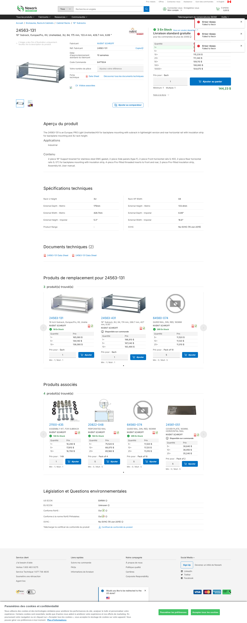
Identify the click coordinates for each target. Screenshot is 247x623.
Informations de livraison (82, 572)
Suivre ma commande (81, 562)
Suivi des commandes (204, 2)
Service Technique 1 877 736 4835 (32, 572)
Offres (161, 2)
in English (220, 2)
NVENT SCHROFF (105, 43)
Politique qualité (133, 567)
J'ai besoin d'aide (24, 562)
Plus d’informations (56, 620)
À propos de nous (134, 562)
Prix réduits (150, 2)
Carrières (130, 572)
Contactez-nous (173, 2)
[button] (25, 17)
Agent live (20, 581)
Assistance (188, 2)
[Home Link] (27, 9)
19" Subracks (79, 23)
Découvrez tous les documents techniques (124, 76)
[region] (123, 612)
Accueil (19, 23)
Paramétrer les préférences (173, 612)
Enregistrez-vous (191, 8)
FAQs (73, 567)
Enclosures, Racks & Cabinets (39, 23)
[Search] (146, 9)
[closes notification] (241, 9)
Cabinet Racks (63, 23)
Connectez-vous (175, 8)
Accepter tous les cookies (205, 612)
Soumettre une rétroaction (28, 576)
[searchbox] (108, 9)
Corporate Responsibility (137, 576)
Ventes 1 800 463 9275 (27, 567)
